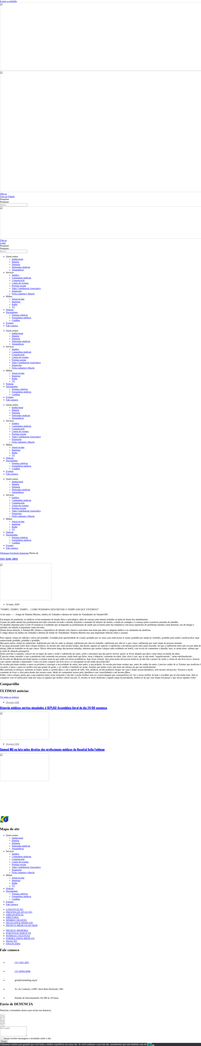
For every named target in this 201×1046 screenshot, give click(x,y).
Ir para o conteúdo (8, 1)
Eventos (9, 323)
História (15, 262)
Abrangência (18, 270)
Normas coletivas (20, 315)
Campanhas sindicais (21, 278)
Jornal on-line (18, 299)
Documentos (12, 312)
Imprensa (16, 301)
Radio (14, 304)
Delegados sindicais (21, 267)
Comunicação (18, 280)
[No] (153, 1045)
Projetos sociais (19, 286)
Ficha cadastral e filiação (23, 293)
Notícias (10, 309)
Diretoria (16, 264)
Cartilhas (16, 320)
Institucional (17, 259)
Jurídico (15, 275)
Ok (149, 1044)
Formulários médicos (21, 317)
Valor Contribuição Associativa (26, 288)
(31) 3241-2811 (9, 558)
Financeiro (17, 291)
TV (13, 307)
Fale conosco (12, 325)
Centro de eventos (20, 283)
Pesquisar (4, 199)
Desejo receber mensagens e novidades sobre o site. (27, 1038)
